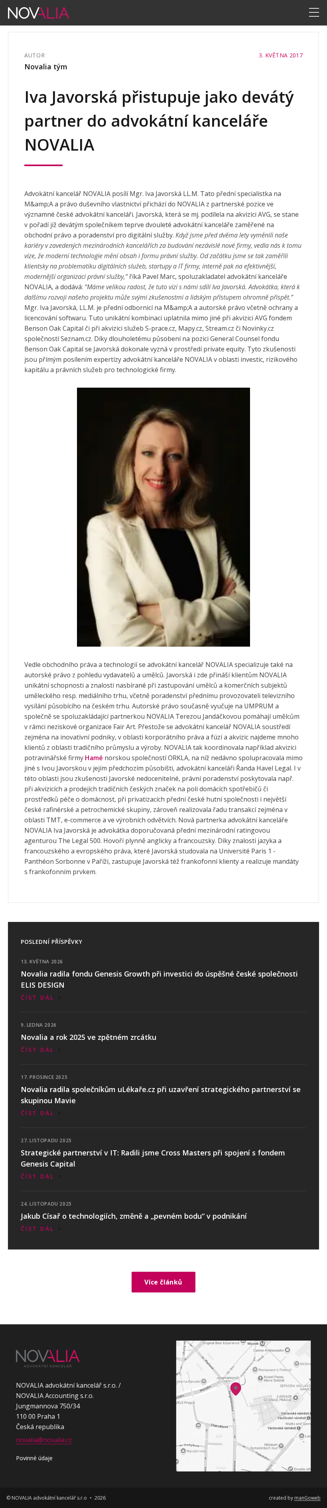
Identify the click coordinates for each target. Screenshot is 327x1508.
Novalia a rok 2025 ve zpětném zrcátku (88, 1037)
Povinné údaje (34, 1458)
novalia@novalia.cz (44, 1439)
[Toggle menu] (314, 12)
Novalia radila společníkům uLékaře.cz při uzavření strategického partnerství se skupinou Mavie (161, 1094)
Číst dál (37, 997)
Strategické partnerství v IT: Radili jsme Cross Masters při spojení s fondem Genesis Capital (153, 1158)
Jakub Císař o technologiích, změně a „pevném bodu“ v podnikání (134, 1216)
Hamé (94, 757)
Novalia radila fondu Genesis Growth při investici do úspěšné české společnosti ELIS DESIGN (159, 979)
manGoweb (307, 1497)
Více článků (163, 1282)
